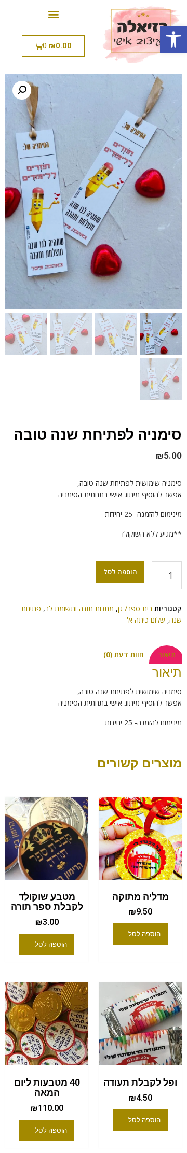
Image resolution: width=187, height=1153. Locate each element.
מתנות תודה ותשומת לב (79, 608)
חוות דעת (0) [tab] (123, 654)
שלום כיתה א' (146, 620)
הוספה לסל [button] (144, 934)
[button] (173, 39)
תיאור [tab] (167, 654)
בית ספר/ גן (135, 608)
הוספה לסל (120, 572)
